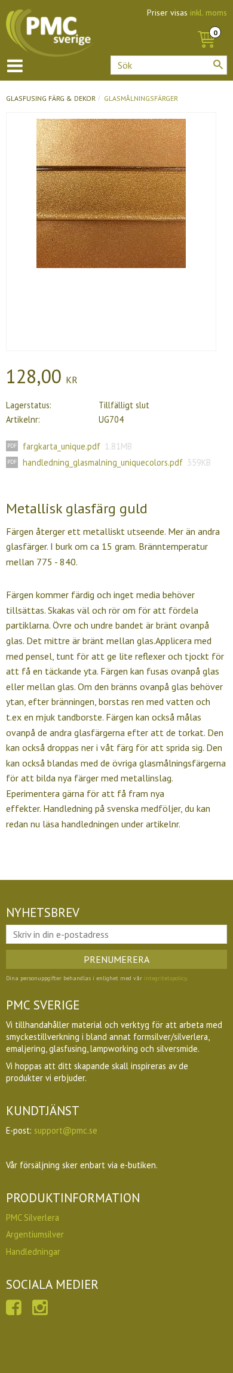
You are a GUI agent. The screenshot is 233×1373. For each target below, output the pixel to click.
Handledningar (33, 1251)
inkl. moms (208, 12)
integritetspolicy (165, 978)
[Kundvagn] (206, 26)
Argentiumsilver (35, 1234)
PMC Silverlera (32, 1217)
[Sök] (218, 64)
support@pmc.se (65, 1130)
